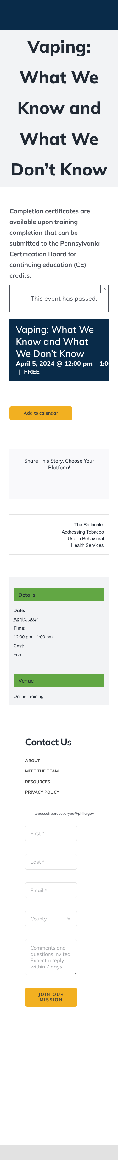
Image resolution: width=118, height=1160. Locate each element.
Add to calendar (41, 413)
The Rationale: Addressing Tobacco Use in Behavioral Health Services (83, 534)
